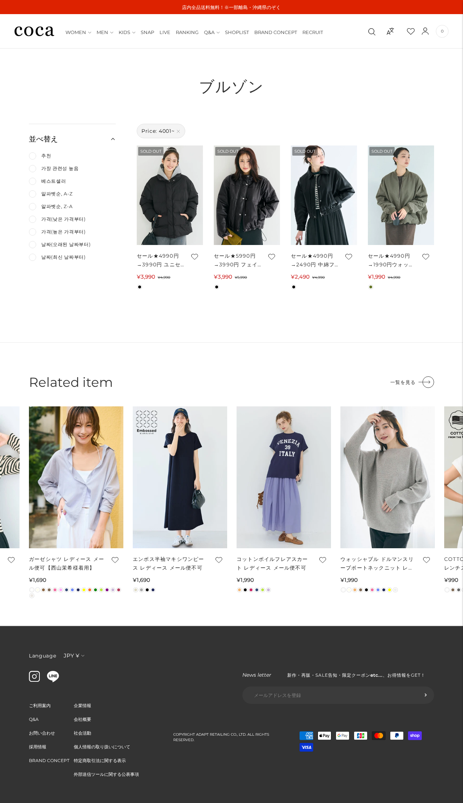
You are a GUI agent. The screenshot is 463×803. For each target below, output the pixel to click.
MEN (102, 32)
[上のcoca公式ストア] (53, 680)
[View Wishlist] (417, 31)
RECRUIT (312, 32)
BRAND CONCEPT (275, 32)
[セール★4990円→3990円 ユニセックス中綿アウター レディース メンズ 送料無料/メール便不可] (170, 195)
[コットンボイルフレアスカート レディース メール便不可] (284, 477)
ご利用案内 (40, 705)
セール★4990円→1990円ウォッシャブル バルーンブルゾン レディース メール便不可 (391, 261)
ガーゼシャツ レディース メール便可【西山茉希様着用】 (66, 563)
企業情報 (82, 705)
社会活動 (82, 733)
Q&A (209, 32)
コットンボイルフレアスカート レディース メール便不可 (272, 563)
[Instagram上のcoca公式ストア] (34, 680)
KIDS (124, 32)
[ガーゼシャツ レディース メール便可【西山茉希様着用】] (76, 477)
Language (42, 655)
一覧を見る (403, 382)
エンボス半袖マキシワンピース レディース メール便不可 (168, 563)
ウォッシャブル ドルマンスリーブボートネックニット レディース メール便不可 (377, 564)
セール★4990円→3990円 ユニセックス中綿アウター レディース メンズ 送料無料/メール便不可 (159, 261)
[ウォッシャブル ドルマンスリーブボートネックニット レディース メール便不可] (387, 477)
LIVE (165, 32)
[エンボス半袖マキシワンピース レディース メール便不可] (180, 477)
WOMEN (75, 32)
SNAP (147, 32)
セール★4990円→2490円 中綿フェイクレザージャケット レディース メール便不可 (314, 261)
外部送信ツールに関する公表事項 (106, 774)
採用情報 (37, 746)
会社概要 (82, 719)
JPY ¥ (71, 655)
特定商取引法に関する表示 (100, 760)
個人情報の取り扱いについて (102, 746)
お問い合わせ (42, 733)
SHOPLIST (237, 32)
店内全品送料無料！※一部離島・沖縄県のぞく (231, 7)
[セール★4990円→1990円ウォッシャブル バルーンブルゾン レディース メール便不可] (401, 195)
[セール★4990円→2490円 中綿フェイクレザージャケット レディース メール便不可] (324, 195)
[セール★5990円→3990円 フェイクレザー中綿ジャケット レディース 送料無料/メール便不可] (247, 195)
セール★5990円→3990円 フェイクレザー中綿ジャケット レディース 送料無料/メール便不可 (237, 261)
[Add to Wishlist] (194, 256)
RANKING (187, 32)
